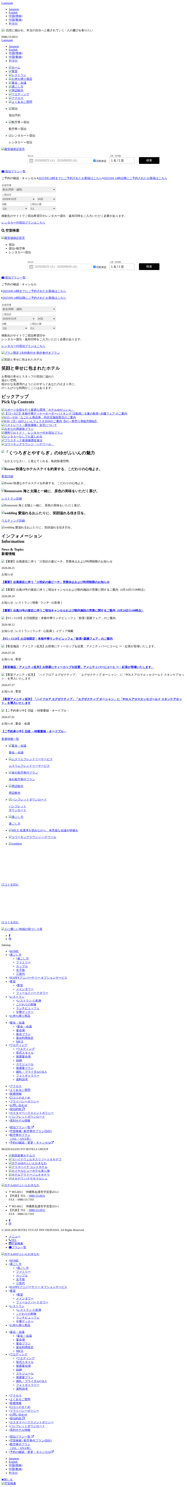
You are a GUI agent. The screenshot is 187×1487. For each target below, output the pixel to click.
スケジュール (25, 1064)
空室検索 (17, 1243)
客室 (13, 981)
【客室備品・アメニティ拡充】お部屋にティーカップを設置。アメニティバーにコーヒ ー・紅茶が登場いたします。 (77, 667)
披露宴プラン (25, 1068)
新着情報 (16, 1093)
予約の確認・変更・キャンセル (30, 1142)
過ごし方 (16, 954)
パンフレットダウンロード (27, 1116)
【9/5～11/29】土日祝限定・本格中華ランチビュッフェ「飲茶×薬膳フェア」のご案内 (57, 638)
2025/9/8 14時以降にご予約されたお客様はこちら (135, 178)
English (13, 12)
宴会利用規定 (25, 1037)
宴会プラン (23, 1034)
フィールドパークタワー (32, 992)
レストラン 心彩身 (29, 1000)
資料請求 (22, 1079)
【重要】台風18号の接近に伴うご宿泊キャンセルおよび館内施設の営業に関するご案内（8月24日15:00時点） (72, 610)
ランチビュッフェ (27, 1008)
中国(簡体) (15, 15)
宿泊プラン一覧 (15, 171)
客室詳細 (7, 476)
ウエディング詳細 (13, 520)
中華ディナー (25, 1012)
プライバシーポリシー (24, 1101)
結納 (19, 1060)
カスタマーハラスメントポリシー (32, 1112)
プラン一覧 (19, 1247)
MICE (19, 1041)
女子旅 (20, 970)
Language (7, 3)
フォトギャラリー (27, 1075)
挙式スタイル (25, 1052)
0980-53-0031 (37, 1195)
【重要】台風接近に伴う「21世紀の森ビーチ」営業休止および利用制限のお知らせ (55, 582)
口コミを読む (10, 884)
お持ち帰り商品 (20, 1015)
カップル (22, 966)
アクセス (16, 1086)
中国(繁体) (15, 19)
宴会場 (20, 1030)
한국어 (13, 23)
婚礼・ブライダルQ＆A (31, 1071)
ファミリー (23, 962)
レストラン (17, 996)
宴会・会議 (17, 1022)
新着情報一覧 (10, 738)
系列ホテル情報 (20, 1120)
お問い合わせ (18, 1105)
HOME (14, 951)
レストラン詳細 (11, 498)
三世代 (20, 973)
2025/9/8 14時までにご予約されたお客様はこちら (70, 178)
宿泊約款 (16, 1109)
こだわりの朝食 (26, 1004)
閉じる (8, 1479)
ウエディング (18, 1045)
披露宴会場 (23, 1056)
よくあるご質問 (20, 1090)
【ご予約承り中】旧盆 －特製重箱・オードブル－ (33, 731)
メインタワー (25, 989)
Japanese (14, 9)
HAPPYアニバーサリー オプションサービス (38, 977)
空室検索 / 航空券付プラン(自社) (31, 1131)
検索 (149, 160)
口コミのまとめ (20, 1097)
